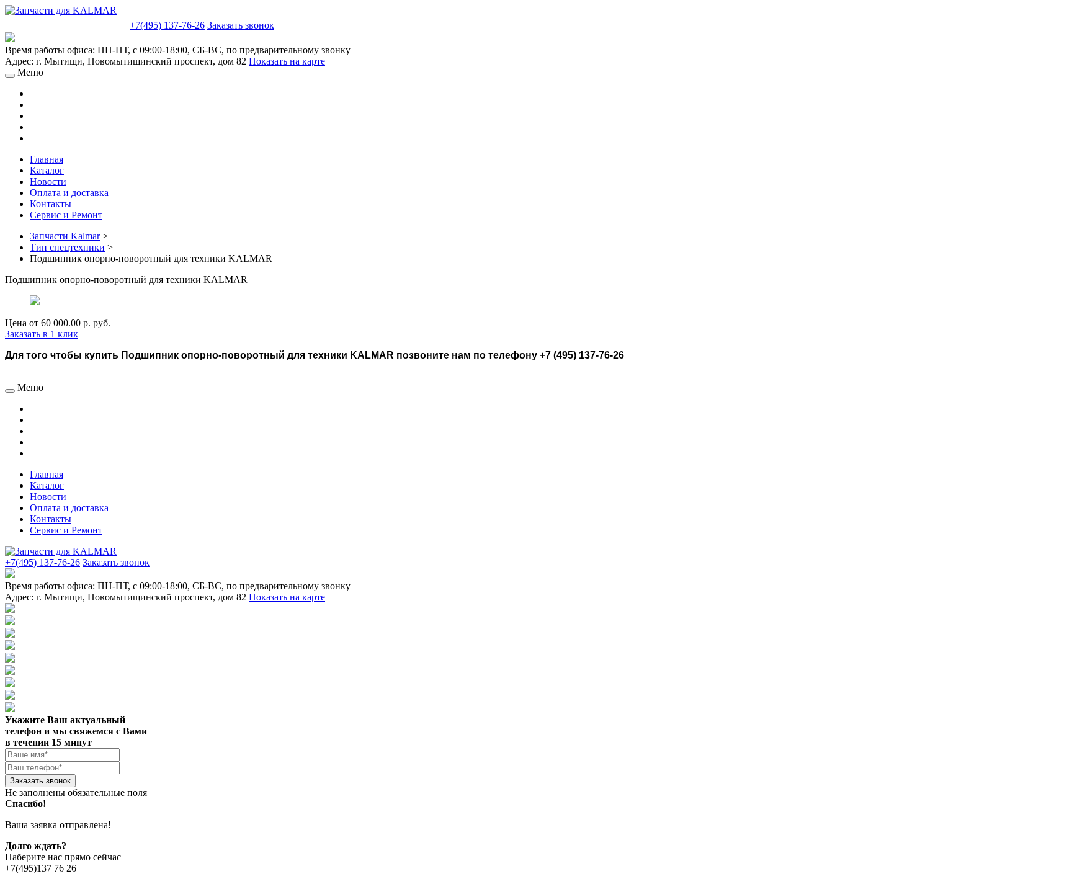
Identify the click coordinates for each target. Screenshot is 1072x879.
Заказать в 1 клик (41, 334)
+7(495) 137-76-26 (167, 25)
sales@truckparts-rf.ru (66, 24)
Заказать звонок (240, 25)
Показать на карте (287, 61)
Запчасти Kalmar (65, 236)
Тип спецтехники (67, 247)
